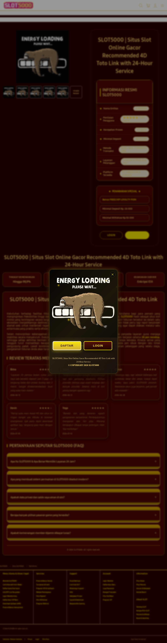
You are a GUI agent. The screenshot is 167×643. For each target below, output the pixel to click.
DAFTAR (67, 345)
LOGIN (98, 345)
